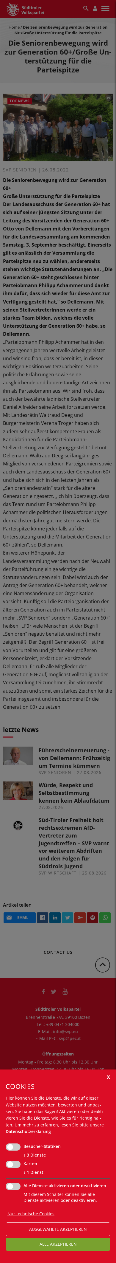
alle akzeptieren (58, 1244)
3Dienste (34, 1155)
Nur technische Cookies (30, 1213)
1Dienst (33, 1172)
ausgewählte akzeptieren (58, 1229)
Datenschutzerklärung (28, 1131)
